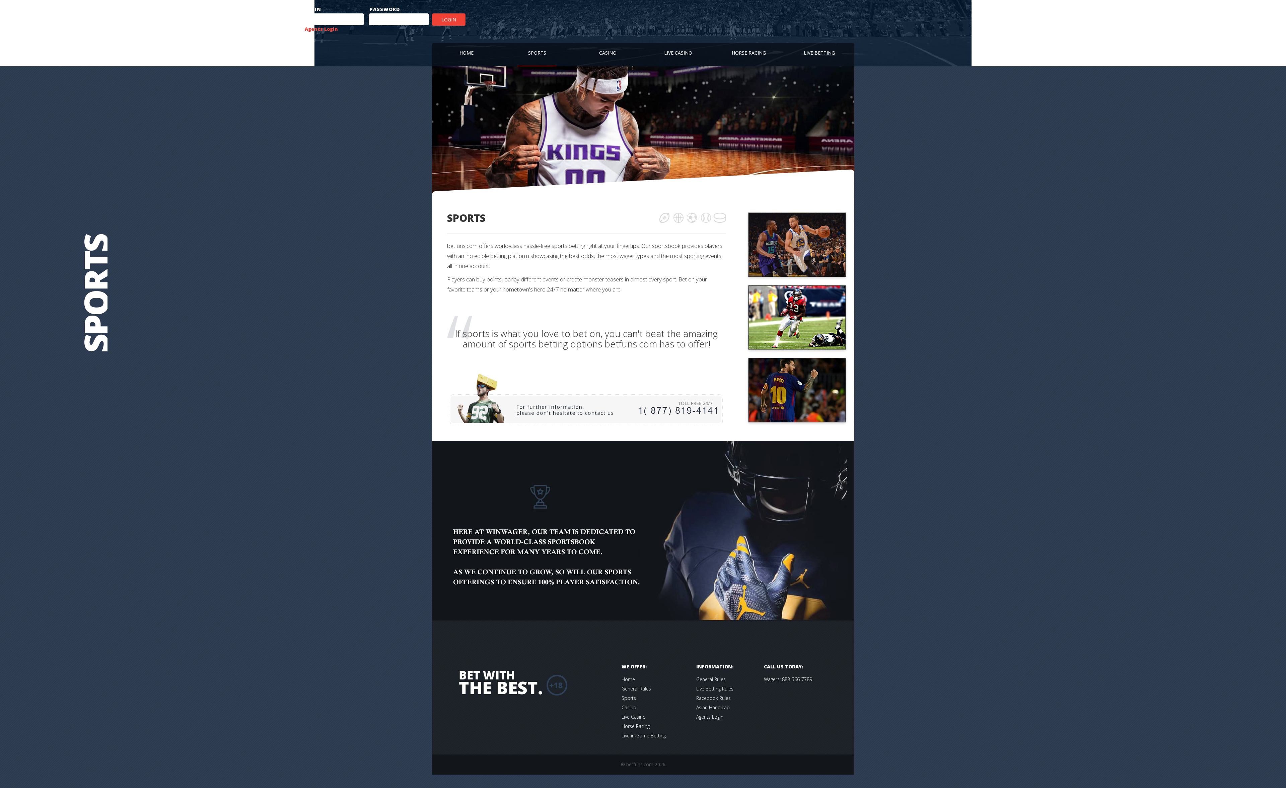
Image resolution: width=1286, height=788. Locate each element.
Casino (608, 53)
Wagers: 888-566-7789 (788, 679)
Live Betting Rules (714, 688)
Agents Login (321, 29)
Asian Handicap (713, 707)
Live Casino (678, 53)
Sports (537, 53)
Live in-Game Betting (644, 735)
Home (466, 53)
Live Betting (819, 53)
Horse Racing (749, 53)
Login (448, 19)
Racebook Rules (713, 698)
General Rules (636, 688)
